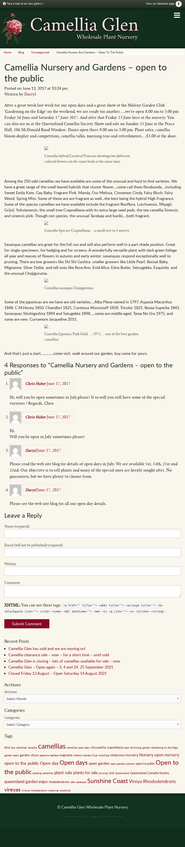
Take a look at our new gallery (24, 3)
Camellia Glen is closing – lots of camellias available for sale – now (64, 661)
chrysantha (98, 747)
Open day (49, 763)
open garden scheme (123, 763)
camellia (32, 747)
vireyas (12, 789)
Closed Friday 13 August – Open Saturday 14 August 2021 (57, 673)
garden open (11, 755)
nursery (132, 755)
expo (126, 747)
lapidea (54, 755)
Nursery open (151, 755)
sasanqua (81, 782)
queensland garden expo (26, 781)
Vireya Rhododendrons (152, 781)
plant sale (63, 772)
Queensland (122, 773)
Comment (12, 582)
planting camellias (43, 773)
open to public (145, 763)
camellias (52, 746)
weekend (64, 790)
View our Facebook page (160, 3)
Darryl (30, 94)
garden (146, 747)
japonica (44, 755)
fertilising (135, 747)
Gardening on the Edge (164, 747)
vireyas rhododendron (34, 790)
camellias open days (78, 747)
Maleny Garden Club (86, 755)
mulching (104, 755)
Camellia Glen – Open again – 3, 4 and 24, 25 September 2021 (60, 667)
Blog (21, 52)
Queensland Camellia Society (149, 773)
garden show (29, 754)
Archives (10, 691)
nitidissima (117, 755)
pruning (103, 773)
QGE (111, 773)
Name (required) (16, 526)
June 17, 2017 (59, 383)
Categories (12, 717)
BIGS (7, 747)
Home (7, 52)
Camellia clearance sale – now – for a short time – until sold (58, 654)
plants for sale (85, 772)
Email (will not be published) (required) (33, 545)
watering (53, 790)
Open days (73, 762)
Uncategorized (40, 52)
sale (72, 782)
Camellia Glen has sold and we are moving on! (47, 648)
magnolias (66, 755)
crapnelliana (115, 747)
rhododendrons (59, 782)
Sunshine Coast (107, 781)
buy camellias (19, 747)
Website (10, 564)
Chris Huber (35, 383)
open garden (99, 763)
